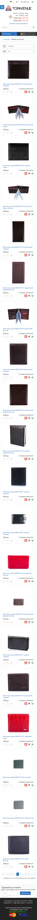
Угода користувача (19, 903)
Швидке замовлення (27, 89)
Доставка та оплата (20, 901)
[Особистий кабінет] (33, 2)
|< (2, 874)
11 (29, 874)
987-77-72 (21, 18)
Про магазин (8, 901)
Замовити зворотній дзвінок (18, 23)
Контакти (29, 903)
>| (34, 874)
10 (25, 874)
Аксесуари (6, 39)
